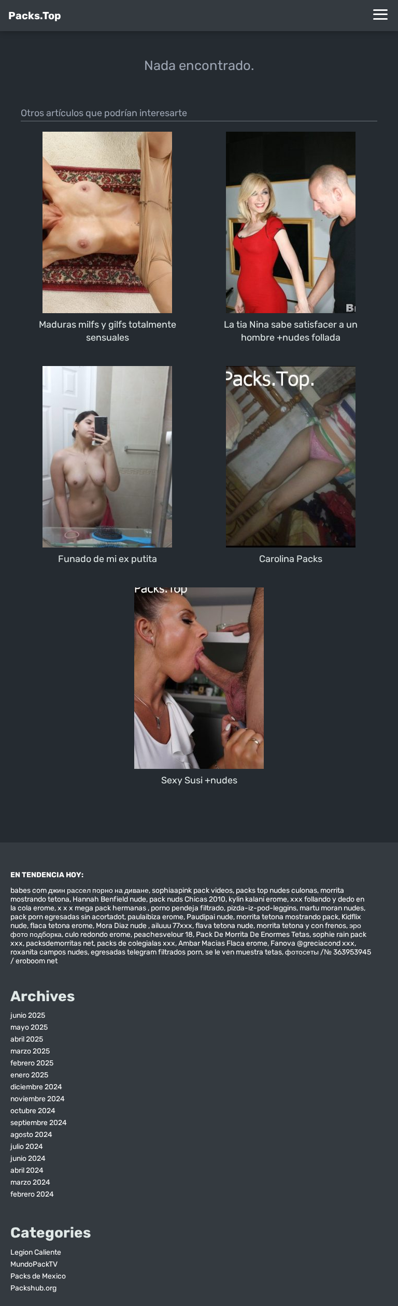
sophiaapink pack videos (192, 890)
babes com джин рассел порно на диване (79, 890)
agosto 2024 (31, 1134)
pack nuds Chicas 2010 (187, 899)
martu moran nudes (332, 908)
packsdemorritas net (60, 943)
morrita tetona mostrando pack (287, 916)
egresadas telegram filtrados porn (146, 952)
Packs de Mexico (38, 1276)
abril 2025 (26, 1039)
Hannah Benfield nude (109, 899)
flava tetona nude (224, 925)
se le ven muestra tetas (243, 952)
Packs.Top (34, 15)
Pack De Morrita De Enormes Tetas (252, 934)
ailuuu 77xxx (171, 925)
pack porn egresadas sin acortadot (67, 916)
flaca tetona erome (61, 925)
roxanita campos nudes (49, 952)
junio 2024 (28, 1158)
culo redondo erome (98, 934)
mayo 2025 (29, 1027)
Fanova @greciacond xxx (312, 943)
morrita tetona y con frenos (301, 925)
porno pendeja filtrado (187, 908)
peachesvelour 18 (163, 934)
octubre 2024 (32, 1110)
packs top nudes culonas (276, 890)
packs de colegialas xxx (136, 943)
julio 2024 (26, 1146)
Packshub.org (33, 1288)
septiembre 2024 (38, 1122)
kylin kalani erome (258, 899)
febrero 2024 (32, 1194)
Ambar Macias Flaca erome (222, 943)
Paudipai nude (210, 916)
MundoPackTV (34, 1264)
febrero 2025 (31, 1063)
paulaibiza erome (155, 916)
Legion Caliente (35, 1252)
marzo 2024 (30, 1182)
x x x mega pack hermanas (103, 908)
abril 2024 (27, 1170)
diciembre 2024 (36, 1087)
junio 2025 (27, 1015)
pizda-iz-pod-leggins (261, 908)
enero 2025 (29, 1075)
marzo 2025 (30, 1051)
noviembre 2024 (37, 1098)
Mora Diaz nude (122, 925)
